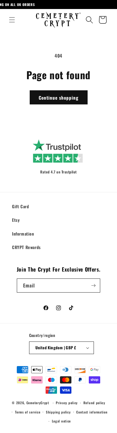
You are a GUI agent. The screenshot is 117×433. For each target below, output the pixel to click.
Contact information (91, 412)
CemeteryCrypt (37, 402)
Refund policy (94, 402)
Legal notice (61, 421)
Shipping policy (58, 412)
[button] (12, 19)
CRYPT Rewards (26, 247)
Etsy (16, 220)
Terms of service (27, 412)
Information (23, 233)
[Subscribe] (93, 285)
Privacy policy (67, 402)
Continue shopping (59, 97)
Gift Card (20, 206)
